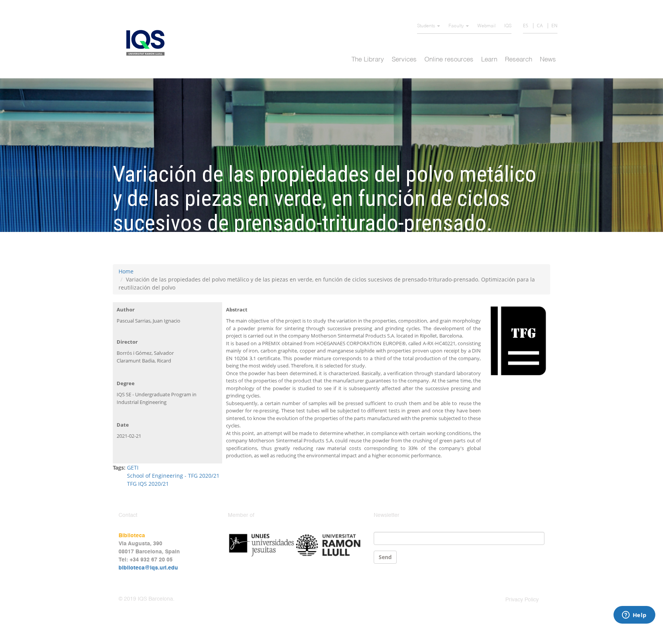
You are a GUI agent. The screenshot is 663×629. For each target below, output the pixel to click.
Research (518, 59)
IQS (507, 26)
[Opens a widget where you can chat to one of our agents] (634, 615)
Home (126, 271)
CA (540, 25)
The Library (367, 59)
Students (426, 26)
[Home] (148, 42)
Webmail (486, 26)
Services (404, 59)
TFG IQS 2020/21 (148, 483)
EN (554, 25)
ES (525, 25)
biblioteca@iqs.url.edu (148, 568)
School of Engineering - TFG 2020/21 (173, 475)
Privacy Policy (522, 600)
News (548, 59)
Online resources (448, 59)
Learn (489, 59)
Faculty (457, 26)
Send (385, 557)
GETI (133, 467)
